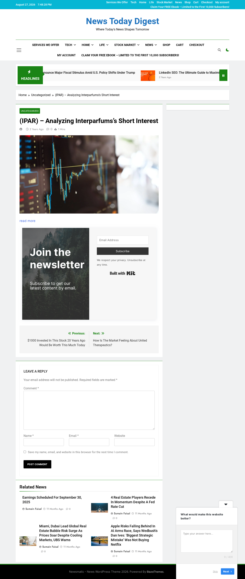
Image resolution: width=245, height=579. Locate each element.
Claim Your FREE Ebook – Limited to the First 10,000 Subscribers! (189, 6)
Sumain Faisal (33, 509)
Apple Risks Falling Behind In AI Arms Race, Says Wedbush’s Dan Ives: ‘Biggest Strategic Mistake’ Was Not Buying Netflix (134, 535)
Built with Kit (122, 273)
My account (222, 2)
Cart (195, 2)
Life (151, 2)
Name (29, 436)
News (178, 2)
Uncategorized (30, 111)
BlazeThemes (155, 571)
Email (74, 436)
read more (27, 221)
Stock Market (164, 2)
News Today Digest (122, 21)
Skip (215, 571)
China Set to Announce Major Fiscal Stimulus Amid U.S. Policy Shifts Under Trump (61, 72)
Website (119, 436)
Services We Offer (117, 2)
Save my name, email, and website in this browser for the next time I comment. (78, 452)
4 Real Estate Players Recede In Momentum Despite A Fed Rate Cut (133, 502)
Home (142, 2)
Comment (31, 388)
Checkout (207, 2)
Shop (188, 2)
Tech (133, 2)
